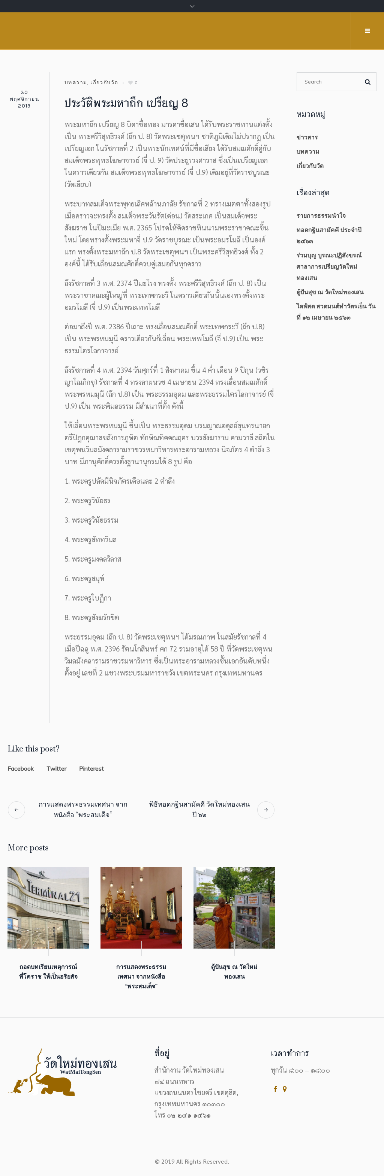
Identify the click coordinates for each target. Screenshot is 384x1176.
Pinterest (91, 768)
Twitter (56, 768)
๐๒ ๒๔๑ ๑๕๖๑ (189, 1115)
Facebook (21, 768)
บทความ (75, 82)
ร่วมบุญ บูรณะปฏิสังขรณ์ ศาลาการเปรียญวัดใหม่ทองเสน (329, 266)
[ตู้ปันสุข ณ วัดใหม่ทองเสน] (234, 908)
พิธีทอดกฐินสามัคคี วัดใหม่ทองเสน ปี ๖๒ (199, 810)
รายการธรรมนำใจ (321, 215)
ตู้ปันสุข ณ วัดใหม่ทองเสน (330, 292)
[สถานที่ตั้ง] (285, 1089)
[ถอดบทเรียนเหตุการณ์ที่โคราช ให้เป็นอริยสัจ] (48, 908)
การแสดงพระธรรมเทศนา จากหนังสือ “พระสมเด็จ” (83, 810)
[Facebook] (275, 1089)
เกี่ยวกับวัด (104, 82)
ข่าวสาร (307, 137)
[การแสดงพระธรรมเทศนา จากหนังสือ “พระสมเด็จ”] (141, 908)
